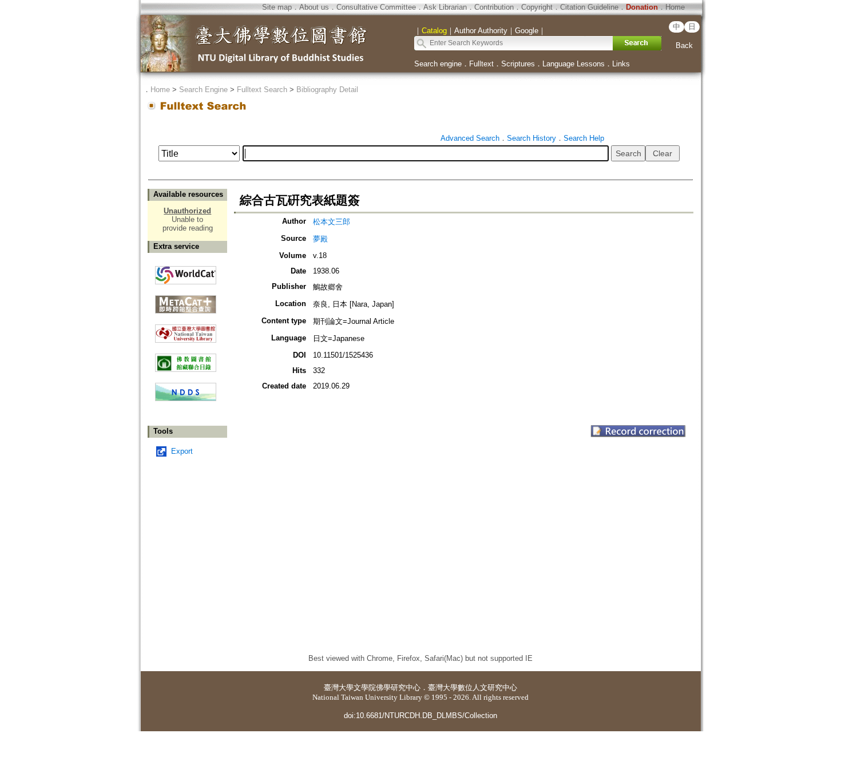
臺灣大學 (339, 687)
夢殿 (320, 239)
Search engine (438, 64)
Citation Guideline (589, 7)
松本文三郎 (331, 221)
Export (182, 451)
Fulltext (481, 64)
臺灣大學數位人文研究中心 (472, 687)
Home (675, 7)
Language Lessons (573, 64)
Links (621, 64)
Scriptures (518, 64)
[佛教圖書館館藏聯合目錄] (185, 358)
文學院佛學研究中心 (387, 687)
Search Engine (203, 89)
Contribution (494, 7)
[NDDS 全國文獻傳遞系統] (185, 398)
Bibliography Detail (327, 89)
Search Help (584, 138)
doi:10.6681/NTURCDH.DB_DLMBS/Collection (420, 715)
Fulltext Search (262, 89)
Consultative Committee (376, 7)
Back (684, 45)
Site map (277, 7)
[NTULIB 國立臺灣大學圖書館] (185, 329)
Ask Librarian (445, 7)
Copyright (537, 7)
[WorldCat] (185, 272)
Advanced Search (470, 138)
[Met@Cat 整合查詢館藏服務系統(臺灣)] (185, 300)
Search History (531, 138)
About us (314, 7)
